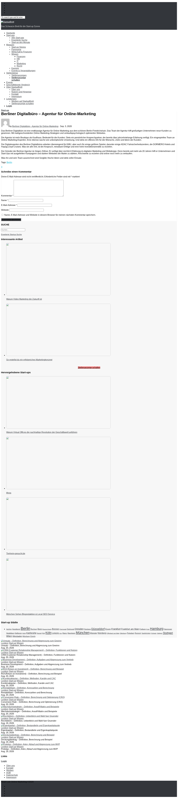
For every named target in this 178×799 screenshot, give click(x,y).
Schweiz (153, 633)
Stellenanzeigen (19, 75)
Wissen (14, 54)
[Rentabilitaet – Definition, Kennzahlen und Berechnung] (27, 688)
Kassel (39, 633)
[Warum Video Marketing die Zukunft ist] (58, 295)
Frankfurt (116, 629)
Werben (10, 770)
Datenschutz (12, 775)
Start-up (5, 110)
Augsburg (16, 629)
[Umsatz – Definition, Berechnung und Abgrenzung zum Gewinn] (31, 641)
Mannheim (71, 633)
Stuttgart (168, 632)
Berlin (9, 162)
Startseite (10, 33)
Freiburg (143, 629)
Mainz (64, 633)
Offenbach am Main (113, 633)
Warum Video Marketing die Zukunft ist (24, 299)
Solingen (159, 633)
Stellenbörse (12, 73)
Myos (8, 493)
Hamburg (156, 628)
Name (4, 200)
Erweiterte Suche (19, 40)
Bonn (40, 629)
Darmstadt (63, 629)
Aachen (9, 629)
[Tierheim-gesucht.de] (58, 549)
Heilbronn (18, 633)
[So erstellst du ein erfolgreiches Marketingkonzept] (58, 355)
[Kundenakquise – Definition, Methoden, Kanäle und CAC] (28, 678)
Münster (93, 633)
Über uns (15, 89)
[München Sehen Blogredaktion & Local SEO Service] (58, 610)
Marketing (21, 63)
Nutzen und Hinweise (21, 92)
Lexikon (4, 643)
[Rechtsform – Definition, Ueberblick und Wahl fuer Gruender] (29, 716)
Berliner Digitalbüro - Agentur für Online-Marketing (35, 126)
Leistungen (11, 99)
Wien (9, 636)
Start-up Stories (18, 47)
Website (5, 210)
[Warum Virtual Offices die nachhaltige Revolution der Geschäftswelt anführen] (58, 428)
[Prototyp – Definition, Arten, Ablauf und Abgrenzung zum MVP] (30, 744)
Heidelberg (10, 633)
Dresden (79, 629)
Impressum (16, 96)
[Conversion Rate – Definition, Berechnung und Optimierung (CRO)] (33, 697)
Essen (108, 629)
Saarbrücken (146, 633)
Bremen (55, 629)
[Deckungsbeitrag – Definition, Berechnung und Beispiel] (27, 735)
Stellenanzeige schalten (22, 103)
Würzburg (26, 636)
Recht (19, 66)
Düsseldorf (98, 628)
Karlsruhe (31, 633)
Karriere (15, 68)
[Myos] (58, 488)
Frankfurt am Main (130, 629)
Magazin (10, 45)
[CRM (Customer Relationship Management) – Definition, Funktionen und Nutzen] (39, 650)
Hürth (24, 633)
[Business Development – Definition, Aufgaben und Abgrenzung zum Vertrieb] (37, 660)
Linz (60, 633)
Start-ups (10, 35)
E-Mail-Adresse (9, 205)
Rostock (138, 633)
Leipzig (55, 633)
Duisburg (87, 629)
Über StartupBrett (14, 87)
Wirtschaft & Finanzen (21, 52)
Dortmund (70, 629)
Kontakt (15, 94)
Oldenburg (123, 633)
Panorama (16, 49)
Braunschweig (46, 629)
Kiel (43, 633)
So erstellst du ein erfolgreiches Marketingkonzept (29, 360)
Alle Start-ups (17, 38)
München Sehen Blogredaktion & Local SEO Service (30, 614)
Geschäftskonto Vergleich (18, 85)
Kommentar (7, 196)
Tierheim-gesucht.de (15, 553)
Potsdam (130, 633)
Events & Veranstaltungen (23, 71)
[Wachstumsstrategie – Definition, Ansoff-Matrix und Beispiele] (30, 707)
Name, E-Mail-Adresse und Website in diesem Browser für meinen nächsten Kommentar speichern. (50, 215)
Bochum (34, 629)
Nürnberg (102, 633)
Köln (48, 632)
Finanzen (21, 56)
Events (9, 82)
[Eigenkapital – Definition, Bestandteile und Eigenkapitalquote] (30, 725)
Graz (147, 629)
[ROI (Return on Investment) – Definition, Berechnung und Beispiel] (32, 669)
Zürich (32, 636)
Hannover (168, 629)
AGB (8, 773)
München (83, 633)
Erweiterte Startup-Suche (11, 234)
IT (18, 61)
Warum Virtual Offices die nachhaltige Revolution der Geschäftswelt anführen (41, 432)
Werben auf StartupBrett (22, 101)
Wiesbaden (17, 636)
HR (18, 59)
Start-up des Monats (20, 42)
